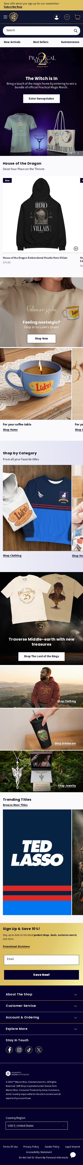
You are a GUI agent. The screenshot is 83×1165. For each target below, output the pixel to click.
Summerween (70, 42)
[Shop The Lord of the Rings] (41, 618)
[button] (76, 17)
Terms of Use (10, 1146)
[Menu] (5, 17)
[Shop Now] (41, 312)
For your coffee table (17, 424)
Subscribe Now (13, 7)
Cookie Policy (52, 1146)
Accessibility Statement (39, 1152)
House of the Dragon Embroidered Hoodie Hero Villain (35, 257)
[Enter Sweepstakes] (41, 101)
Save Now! (41, 975)
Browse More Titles (15, 805)
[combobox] (41, 30)
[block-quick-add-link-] (41, 214)
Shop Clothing (12, 556)
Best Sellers (41, 42)
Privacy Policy (31, 1146)
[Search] (75, 30)
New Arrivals (12, 42)
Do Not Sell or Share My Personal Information (44, 1157)
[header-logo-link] (14, 17)
